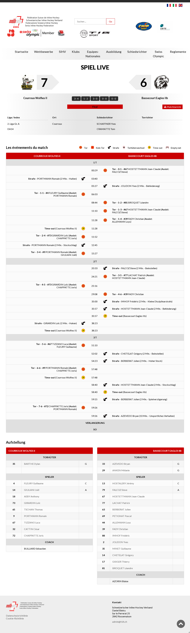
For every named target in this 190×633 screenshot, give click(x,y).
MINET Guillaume (121, 548)
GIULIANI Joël (31, 489)
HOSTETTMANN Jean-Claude (128, 496)
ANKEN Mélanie (121, 470)
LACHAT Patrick (121, 502)
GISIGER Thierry (120, 561)
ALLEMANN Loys (121, 522)
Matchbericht (173, 106)
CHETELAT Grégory (123, 555)
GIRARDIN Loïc (32, 502)
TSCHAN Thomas (33, 509)
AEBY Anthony (31, 496)
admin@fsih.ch (119, 621)
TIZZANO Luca (32, 522)
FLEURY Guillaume (33, 483)
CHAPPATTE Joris (33, 535)
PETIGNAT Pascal (122, 516)
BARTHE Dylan (32, 463)
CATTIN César (31, 529)
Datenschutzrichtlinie (17, 615)
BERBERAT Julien (121, 509)
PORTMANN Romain (35, 516)
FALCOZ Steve (119, 489)
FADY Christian (120, 529)
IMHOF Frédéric (121, 535)
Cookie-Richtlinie (15, 618)
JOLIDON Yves (120, 542)
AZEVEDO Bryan (121, 463)
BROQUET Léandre (122, 568)
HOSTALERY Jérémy (123, 483)
